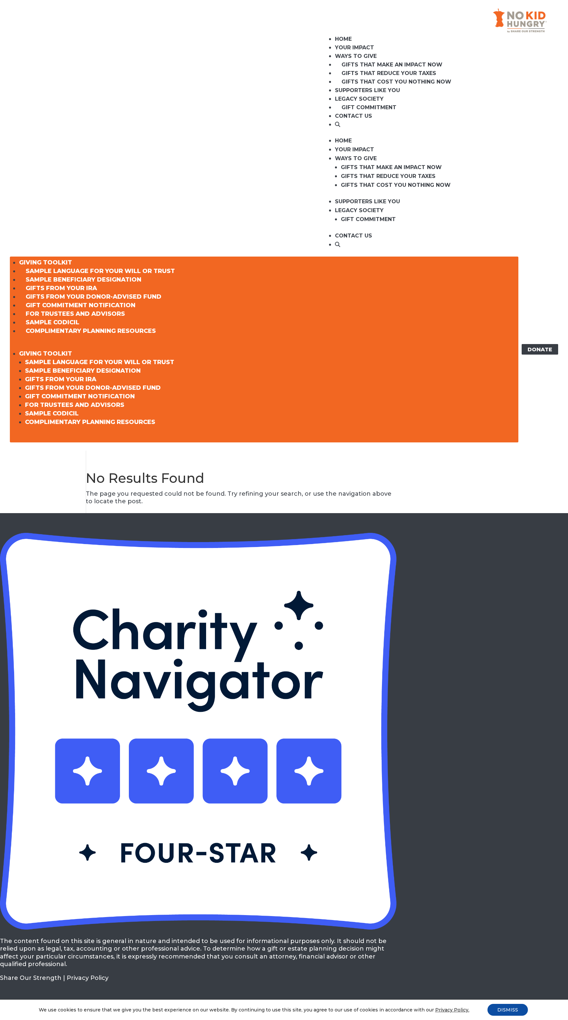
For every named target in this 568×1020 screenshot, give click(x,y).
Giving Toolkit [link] (45, 262)
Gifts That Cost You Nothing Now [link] (396, 82)
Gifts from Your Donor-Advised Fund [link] (93, 296)
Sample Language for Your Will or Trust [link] (100, 271)
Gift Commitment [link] (369, 107)
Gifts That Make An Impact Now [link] (392, 65)
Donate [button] (540, 349)
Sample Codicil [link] (52, 322)
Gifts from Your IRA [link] (61, 288)
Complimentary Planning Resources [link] (91, 331)
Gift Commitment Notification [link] (80, 305)
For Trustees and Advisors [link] (75, 313)
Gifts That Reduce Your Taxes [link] (389, 73)
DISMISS (507, 1010)
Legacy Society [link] (359, 99)
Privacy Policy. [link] (452, 1010)
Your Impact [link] (354, 47)
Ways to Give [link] (356, 56)
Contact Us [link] (353, 116)
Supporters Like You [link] (367, 90)
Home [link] (343, 39)
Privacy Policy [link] (87, 978)
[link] (337, 125)
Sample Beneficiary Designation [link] (83, 279)
